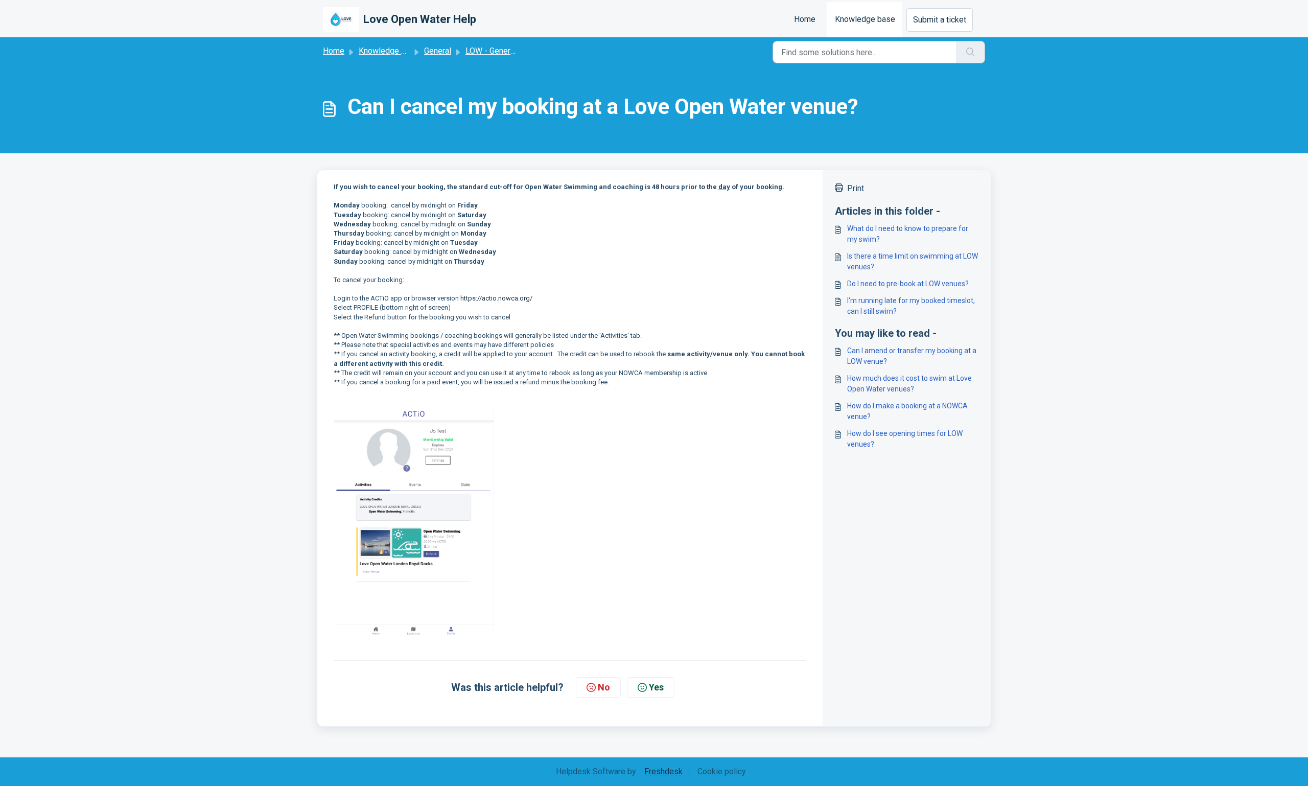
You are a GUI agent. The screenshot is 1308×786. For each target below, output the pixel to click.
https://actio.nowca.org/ (496, 298)
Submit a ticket (939, 20)
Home (804, 19)
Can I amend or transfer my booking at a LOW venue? (911, 355)
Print (855, 188)
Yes (656, 687)
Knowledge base (865, 19)
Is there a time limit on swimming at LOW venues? (912, 261)
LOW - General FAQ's (502, 51)
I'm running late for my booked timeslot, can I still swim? (911, 305)
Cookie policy (721, 771)
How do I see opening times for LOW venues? (905, 438)
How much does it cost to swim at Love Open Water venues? (909, 383)
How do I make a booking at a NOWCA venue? (907, 411)
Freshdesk (663, 771)
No (604, 687)
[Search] (970, 52)
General (437, 51)
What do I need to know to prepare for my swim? (907, 233)
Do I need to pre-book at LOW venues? (908, 284)
